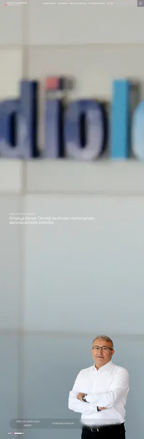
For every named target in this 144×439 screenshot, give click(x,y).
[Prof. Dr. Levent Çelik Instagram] (117, 3)
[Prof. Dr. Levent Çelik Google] (128, 3)
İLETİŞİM (110, 3)
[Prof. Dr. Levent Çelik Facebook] (124, 3)
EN (135, 3)
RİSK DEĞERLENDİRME (97, 3)
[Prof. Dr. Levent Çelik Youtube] (121, 3)
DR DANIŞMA (62, 3)
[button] (8, 433)
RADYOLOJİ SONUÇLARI (78, 3)
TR (131, 3)
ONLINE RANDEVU (49, 3)
